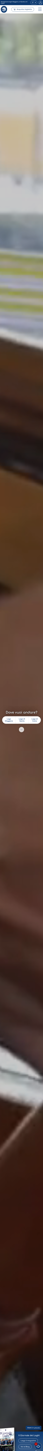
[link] (21, 729)
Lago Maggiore (9, 720)
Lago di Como (35, 720)
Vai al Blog (25, 1447)
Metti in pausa (33, 1428)
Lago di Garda (22, 720)
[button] (34, 2)
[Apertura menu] (40, 9)
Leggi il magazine (28, 1440)
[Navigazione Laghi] (4, 9)
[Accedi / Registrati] (40, 2)
